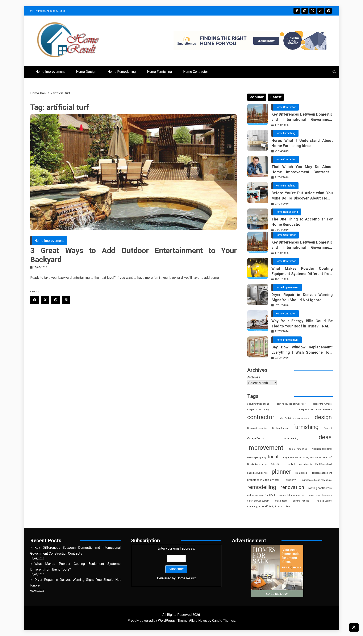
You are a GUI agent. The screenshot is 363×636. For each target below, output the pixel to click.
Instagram (304, 11)
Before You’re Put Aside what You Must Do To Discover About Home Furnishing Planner (302, 196)
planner (281, 471)
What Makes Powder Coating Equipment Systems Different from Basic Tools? (302, 271)
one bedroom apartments (299, 464)
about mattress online (258, 404)
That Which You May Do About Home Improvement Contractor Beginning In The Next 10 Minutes (302, 169)
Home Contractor (195, 72)
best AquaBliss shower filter (291, 404)
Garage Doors (255, 438)
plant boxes (301, 473)
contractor (260, 417)
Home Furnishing (159, 72)
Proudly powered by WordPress (152, 621)
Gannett (328, 428)
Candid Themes (223, 621)
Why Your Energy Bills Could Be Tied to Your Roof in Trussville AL (302, 323)
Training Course (323, 500)
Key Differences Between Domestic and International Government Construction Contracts (302, 117)
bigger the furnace (322, 404)
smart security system (320, 495)
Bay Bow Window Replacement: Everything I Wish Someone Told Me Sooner (302, 350)
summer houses (301, 500)
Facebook (296, 11)
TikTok (320, 11)
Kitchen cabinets (322, 448)
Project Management (321, 473)
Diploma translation (257, 428)
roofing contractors (320, 488)
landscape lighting (256, 457)
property (291, 479)
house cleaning (290, 438)
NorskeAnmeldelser (257, 464)
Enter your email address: (176, 563)
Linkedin (66, 300)
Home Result (39, 93)
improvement (265, 447)
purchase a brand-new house (317, 480)
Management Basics (290, 457)
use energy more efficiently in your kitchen (268, 506)
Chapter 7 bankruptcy (258, 409)
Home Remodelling (122, 72)
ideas (324, 437)
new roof (327, 457)
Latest (275, 97)
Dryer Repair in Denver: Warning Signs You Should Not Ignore (302, 297)
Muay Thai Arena (312, 457)
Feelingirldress (280, 428)
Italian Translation (297, 449)
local (273, 457)
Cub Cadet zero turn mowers (294, 418)
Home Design (86, 72)
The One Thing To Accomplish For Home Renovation (302, 222)
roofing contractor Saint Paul (261, 495)
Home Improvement (50, 72)
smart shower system (258, 500)
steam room (281, 500)
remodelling (261, 487)
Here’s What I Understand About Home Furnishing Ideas (302, 143)
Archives (253, 377)
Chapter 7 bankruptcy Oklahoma (315, 409)
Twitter (312, 11)
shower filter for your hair (292, 495)
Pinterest (328, 11)
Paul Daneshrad (323, 464)
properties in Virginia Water (263, 479)
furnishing (305, 427)
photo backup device (257, 473)
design (323, 417)
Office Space (277, 464)
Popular (257, 97)
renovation (292, 487)
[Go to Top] (354, 627)
